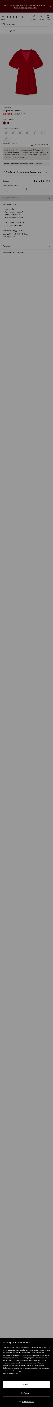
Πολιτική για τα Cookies (21, 1371)
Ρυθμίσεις (26, 1393)
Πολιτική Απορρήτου (10, 1373)
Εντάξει (26, 1384)
